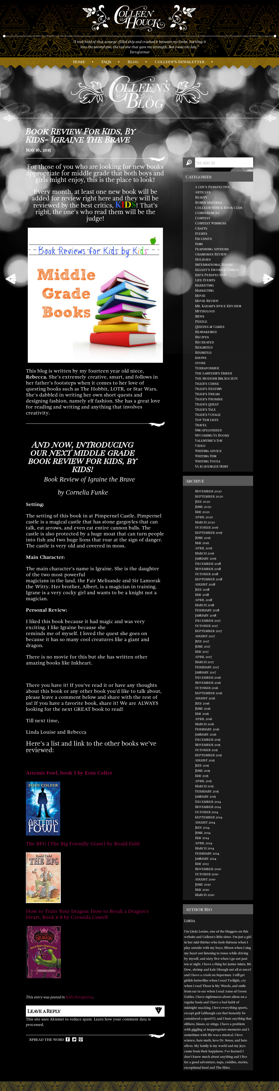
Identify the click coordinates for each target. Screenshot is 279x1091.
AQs (106, 61)
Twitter (74, 1039)
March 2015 (204, 786)
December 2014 (208, 801)
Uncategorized (208, 430)
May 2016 (202, 713)
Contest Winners (210, 223)
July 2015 (202, 765)
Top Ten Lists (207, 419)
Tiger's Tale (205, 409)
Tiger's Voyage (208, 414)
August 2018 (205, 584)
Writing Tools (207, 461)
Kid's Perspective (79, 997)
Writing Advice (208, 451)
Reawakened (206, 332)
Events (201, 233)
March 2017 (204, 662)
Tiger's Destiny (208, 388)
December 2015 (207, 739)
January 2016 (205, 734)
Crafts (201, 228)
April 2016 (203, 719)
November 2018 (208, 568)
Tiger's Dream (207, 394)
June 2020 (203, 506)
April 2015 (203, 781)
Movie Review (207, 300)
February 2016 (207, 729)
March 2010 (204, 894)
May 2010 (202, 889)
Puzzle (201, 321)
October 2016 (206, 687)
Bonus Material (209, 202)
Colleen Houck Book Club (218, 207)
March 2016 (204, 724)
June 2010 (203, 884)
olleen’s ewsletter (179, 61)
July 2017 (202, 641)
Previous (10, 279)
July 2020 (202, 501)
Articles (203, 192)
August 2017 (205, 636)
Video (200, 445)
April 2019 (203, 548)
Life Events (205, 280)
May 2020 (202, 512)
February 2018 (207, 610)
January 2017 (205, 672)
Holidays (203, 259)
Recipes (202, 337)
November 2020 (208, 491)
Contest (202, 218)
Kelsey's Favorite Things (217, 269)
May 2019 (202, 543)
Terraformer (207, 368)
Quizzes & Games (210, 326)
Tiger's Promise (209, 399)
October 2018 (206, 574)
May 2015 (201, 775)
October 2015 (206, 750)
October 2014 (206, 812)
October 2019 (206, 527)
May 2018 (202, 594)
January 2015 (205, 796)
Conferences (207, 213)
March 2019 (204, 553)
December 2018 (208, 563)
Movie (200, 295)
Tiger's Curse (207, 383)
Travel (201, 425)
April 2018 (203, 600)
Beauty (201, 197)
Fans (199, 244)
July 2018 (202, 589)
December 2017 (208, 620)
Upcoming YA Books (212, 435)
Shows (201, 357)
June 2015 (202, 770)
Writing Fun (205, 456)
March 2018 (204, 605)
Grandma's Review (211, 254)
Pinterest (81, 1039)
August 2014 (205, 822)
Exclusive (203, 238)
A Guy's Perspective (212, 187)
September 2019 (208, 532)
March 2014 (204, 848)
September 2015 (208, 755)
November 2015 (207, 744)
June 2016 (203, 708)
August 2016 (205, 698)
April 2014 (203, 843)
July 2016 (202, 703)
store (200, 363)
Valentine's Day (209, 440)
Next (268, 279)
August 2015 (205, 760)
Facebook (68, 1039)
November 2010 (208, 869)
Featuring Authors (212, 249)
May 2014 (202, 838)
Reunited (203, 352)
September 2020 (209, 496)
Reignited (204, 347)
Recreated (204, 342)
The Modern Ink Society (216, 378)
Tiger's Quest (207, 404)
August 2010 (205, 879)
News (199, 316)
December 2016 (208, 677)
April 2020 (204, 517)
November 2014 (208, 806)
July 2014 (202, 827)
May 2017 (202, 651)
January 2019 (205, 558)
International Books (214, 264)
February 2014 (207, 853)
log (133, 61)
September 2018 (208, 579)
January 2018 (205, 615)
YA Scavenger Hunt (211, 466)
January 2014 (205, 858)
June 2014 (203, 832)
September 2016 (208, 693)
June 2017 (202, 646)
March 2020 (205, 522)
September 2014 (208, 817)
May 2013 (202, 863)
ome (79, 61)
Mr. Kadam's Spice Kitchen (218, 306)
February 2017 (207, 667)
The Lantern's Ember (213, 373)
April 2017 (203, 656)
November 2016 (208, 682)
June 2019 (203, 537)
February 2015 (207, 791)
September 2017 (208, 631)
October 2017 (206, 625)
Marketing (204, 285)
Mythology (205, 311)
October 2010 (207, 874)
